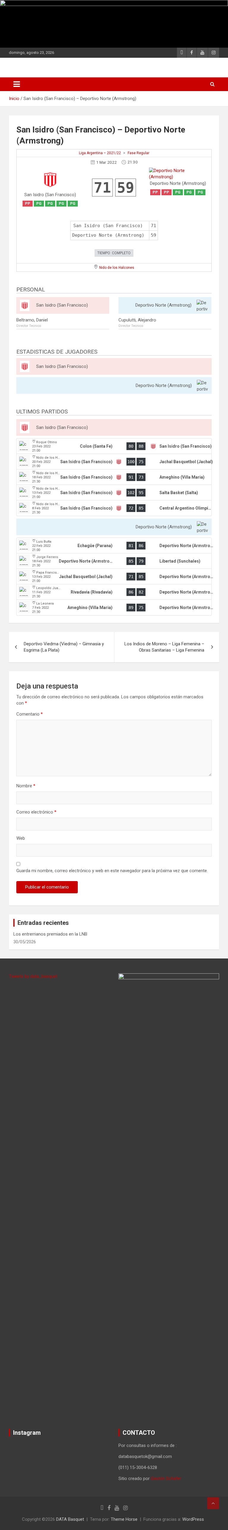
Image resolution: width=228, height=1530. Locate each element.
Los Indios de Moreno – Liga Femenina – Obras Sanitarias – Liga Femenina (164, 647)
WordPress (193, 1519)
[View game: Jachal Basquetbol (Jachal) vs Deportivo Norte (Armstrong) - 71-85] (114, 576)
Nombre (25, 786)
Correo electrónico (36, 812)
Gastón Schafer (166, 1478)
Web (20, 838)
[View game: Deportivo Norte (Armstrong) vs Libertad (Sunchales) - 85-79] (114, 561)
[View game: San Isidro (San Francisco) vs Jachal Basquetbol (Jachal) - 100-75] (114, 461)
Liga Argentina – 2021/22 (100, 153)
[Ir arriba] (213, 1503)
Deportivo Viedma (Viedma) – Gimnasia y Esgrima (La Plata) (64, 647)
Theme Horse (124, 1519)
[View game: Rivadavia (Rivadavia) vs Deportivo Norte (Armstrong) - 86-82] (114, 592)
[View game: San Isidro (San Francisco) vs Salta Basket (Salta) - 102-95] (114, 492)
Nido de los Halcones (116, 268)
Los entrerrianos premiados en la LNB (50, 934)
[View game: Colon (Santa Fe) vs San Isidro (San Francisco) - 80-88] (114, 446)
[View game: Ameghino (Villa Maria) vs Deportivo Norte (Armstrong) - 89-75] (114, 607)
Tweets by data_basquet (33, 976)
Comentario (29, 714)
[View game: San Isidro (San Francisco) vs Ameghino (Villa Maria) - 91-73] (114, 477)
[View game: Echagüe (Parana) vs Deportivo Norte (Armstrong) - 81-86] (114, 545)
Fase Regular (138, 153)
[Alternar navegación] (16, 84)
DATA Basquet (70, 1519)
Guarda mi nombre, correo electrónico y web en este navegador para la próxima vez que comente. (112, 870)
